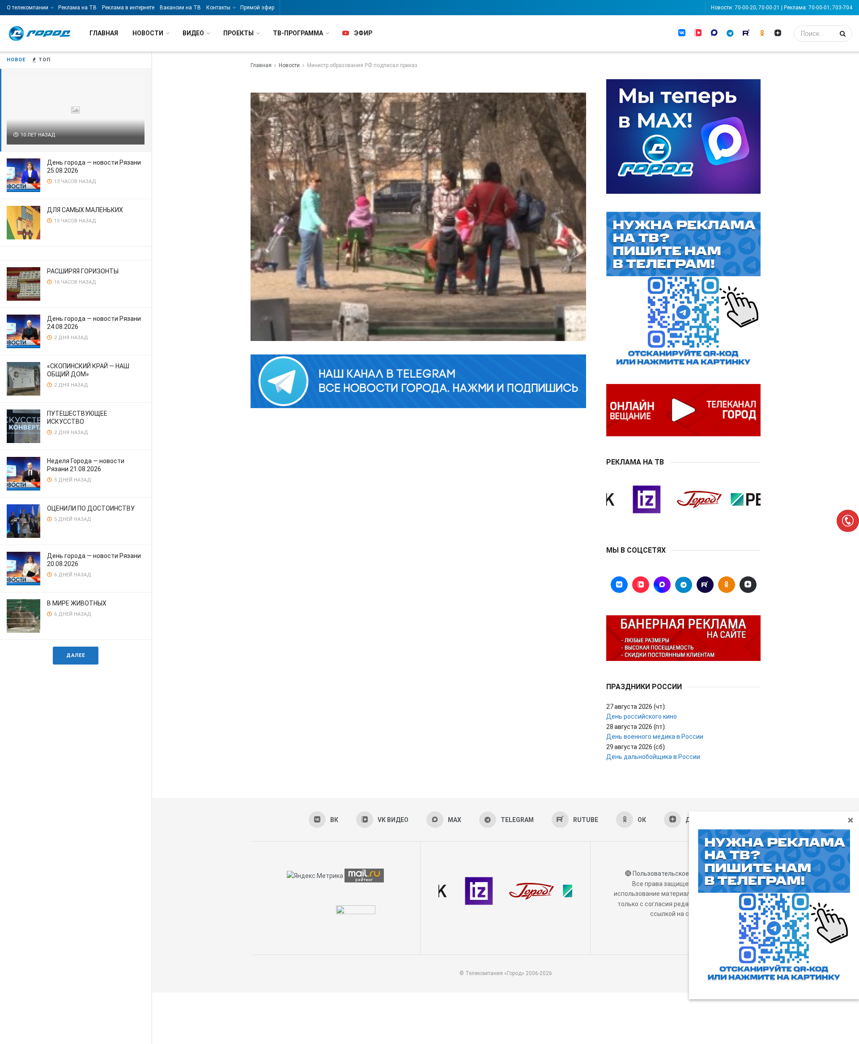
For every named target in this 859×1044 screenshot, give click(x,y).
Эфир (363, 33)
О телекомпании (27, 7)
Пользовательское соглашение (680, 873)
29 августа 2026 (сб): (636, 746)
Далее (75, 655)
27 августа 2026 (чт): (636, 706)
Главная (103, 33)
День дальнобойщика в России (653, 756)
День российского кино (641, 716)
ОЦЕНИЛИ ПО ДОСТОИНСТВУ (91, 508)
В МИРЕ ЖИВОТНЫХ (76, 603)
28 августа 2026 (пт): (636, 726)
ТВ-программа (298, 33)
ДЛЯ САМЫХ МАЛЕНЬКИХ (85, 209)
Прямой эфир (257, 7)
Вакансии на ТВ (180, 7)
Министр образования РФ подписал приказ (362, 65)
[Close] (850, 820)
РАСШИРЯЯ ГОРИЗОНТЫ (83, 271)
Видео (193, 33)
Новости (147, 33)
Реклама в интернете (128, 7)
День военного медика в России (654, 736)
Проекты (238, 33)
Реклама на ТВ (77, 7)
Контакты (218, 7)
